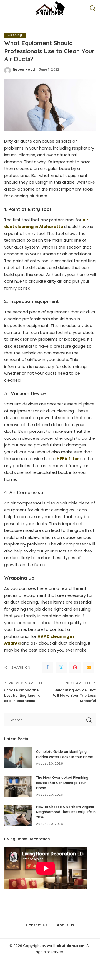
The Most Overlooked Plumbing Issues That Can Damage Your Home (62, 782)
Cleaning (15, 35)
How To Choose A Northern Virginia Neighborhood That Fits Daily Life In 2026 (66, 812)
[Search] (92, 8)
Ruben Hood (24, 69)
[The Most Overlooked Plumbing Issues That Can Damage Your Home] (18, 786)
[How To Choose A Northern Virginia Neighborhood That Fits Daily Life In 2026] (18, 815)
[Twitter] (61, 667)
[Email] (88, 667)
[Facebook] (47, 667)
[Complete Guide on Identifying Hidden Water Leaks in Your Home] (18, 757)
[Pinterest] (75, 667)
